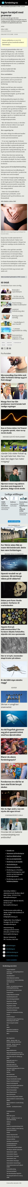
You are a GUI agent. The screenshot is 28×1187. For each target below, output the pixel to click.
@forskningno (10, 945)
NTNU (8, 1048)
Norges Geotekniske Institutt (14, 1078)
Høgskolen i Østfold (12, 1003)
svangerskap (18, 342)
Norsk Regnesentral (12, 1092)
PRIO (8, 1113)
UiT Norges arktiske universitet (14, 1149)
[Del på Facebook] (2, 348)
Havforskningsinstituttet (13, 999)
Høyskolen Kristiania (12, 1010)
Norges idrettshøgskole (13, 1087)
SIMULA (9, 1121)
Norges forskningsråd (12, 1083)
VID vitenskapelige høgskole (14, 1173)
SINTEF (8, 1124)
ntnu (3, 342)
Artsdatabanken (11, 975)
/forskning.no (10, 949)
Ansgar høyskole (11, 969)
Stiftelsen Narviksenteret (13, 1136)
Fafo (8, 984)
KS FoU (8, 1014)
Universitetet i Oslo (11, 1158)
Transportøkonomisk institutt (14, 1147)
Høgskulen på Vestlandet (13, 1007)
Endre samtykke (12, 960)
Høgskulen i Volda (11, 1005)
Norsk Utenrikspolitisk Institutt (15, 1096)
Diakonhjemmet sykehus (13, 978)
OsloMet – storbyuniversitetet (14, 1106)
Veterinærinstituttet (11, 1171)
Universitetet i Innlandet (13, 1156)
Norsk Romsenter (11, 1094)
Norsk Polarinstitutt (12, 1090)
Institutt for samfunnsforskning (15, 1012)
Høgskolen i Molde (11, 1001)
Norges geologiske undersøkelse (15, 1085)
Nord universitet (11, 1074)
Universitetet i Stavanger (13, 1160)
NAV (8, 1025)
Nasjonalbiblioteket (11, 1050)
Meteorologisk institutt (12, 1022)
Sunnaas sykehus (11, 1139)
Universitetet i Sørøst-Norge (14, 1163)
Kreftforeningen (11, 1016)
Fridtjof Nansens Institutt (13, 994)
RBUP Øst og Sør (11, 1115)
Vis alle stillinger (14, 521)
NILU (8, 1033)
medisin (9, 342)
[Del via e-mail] (10, 348)
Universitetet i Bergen (12, 1154)
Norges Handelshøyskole (13, 1081)
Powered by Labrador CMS (14, 1183)
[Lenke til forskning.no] (12, 2)
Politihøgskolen (11, 1111)
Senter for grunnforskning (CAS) (15, 1126)
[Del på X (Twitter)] (5, 348)
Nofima (8, 1072)
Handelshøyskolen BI (12, 996)
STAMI (8, 1132)
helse (3, 345)
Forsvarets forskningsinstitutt (14, 990)
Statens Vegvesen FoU (12, 1134)
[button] (2, 498)
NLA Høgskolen (11, 1038)
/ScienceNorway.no (12, 955)
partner (9, 345)
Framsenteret (10, 992)
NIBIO (8, 1027)
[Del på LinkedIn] (7, 348)
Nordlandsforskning (12, 1076)
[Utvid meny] (26, 2)
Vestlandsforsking (11, 1169)
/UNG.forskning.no (12, 952)
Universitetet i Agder (12, 1151)
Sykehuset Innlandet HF (13, 1141)
